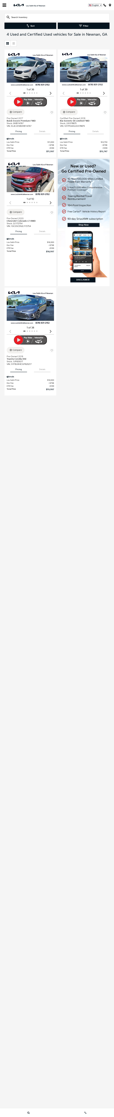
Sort (32, 26)
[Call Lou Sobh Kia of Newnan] (104, 5)
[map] (110, 5)
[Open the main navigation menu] (4, 5)
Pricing (18, 131)
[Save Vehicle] (52, 112)
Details (42, 131)
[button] (51, 93)
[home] (29, 5)
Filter (85, 26)
